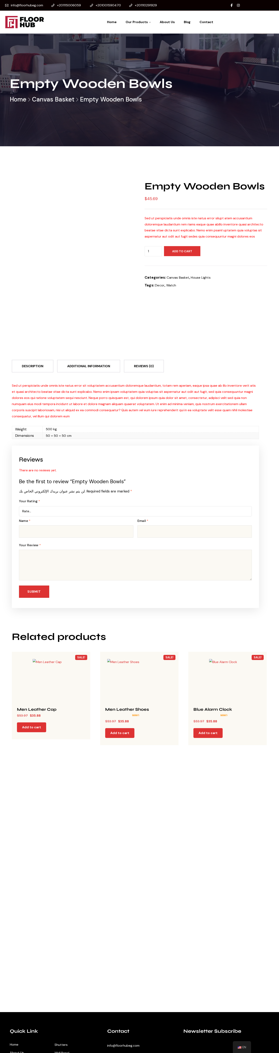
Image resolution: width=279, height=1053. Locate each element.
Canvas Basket (53, 99)
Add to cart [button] (31, 727)
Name (24, 521)
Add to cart (182, 251)
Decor (159, 285)
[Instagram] (238, 5)
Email (142, 521)
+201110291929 (146, 5)
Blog (187, 22)
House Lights (200, 277)
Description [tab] (32, 366)
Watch (171, 285)
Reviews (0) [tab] (144, 366)
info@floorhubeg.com (27, 5)
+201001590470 (108, 5)
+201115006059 (69, 5)
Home (112, 22)
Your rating (29, 501)
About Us (167, 22)
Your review (30, 545)
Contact (206, 22)
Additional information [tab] (88, 366)
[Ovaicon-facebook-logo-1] (231, 5)
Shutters (61, 1045)
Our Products (137, 22)
